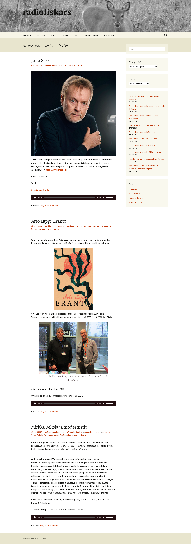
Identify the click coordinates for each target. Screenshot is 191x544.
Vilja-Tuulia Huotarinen (68, 435)
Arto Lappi (83, 226)
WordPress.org (135, 202)
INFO (76, 35)
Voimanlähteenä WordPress (34, 538)
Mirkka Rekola (37, 435)
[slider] (110, 197)
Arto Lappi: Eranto (48, 221)
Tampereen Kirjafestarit (41, 229)
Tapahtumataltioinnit (65, 226)
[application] (73, 197)
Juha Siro (40, 60)
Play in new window (49, 205)
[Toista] (34, 197)
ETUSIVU (27, 35)
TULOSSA (41, 35)
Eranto (100, 226)
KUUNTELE (109, 35)
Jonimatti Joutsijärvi (92, 432)
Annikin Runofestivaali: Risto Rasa (143, 138)
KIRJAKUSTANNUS (59, 35)
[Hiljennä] (104, 197)
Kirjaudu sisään (135, 189)
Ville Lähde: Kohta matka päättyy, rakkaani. (146, 125)
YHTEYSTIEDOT (91, 35)
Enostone (92, 226)
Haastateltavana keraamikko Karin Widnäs (146, 159)
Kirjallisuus (51, 226)
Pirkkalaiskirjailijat (54, 65)
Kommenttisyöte (136, 198)
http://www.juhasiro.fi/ (56, 169)
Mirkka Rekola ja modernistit (59, 427)
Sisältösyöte (134, 193)
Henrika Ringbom (76, 432)
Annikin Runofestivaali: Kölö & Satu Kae (145, 152)
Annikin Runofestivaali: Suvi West (142, 145)
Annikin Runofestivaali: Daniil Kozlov (144, 132)
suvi (81, 65)
